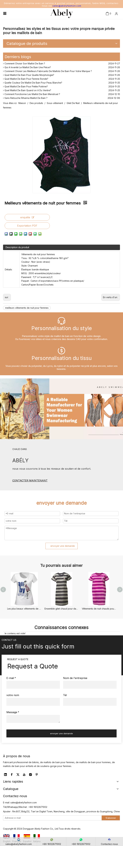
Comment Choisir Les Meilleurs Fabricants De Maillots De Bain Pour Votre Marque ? (48, 69)
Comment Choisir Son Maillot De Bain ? (24, 62)
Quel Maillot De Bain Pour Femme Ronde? (26, 77)
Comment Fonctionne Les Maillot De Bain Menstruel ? (32, 92)
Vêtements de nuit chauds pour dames (99, 608)
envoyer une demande (62, 546)
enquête (25, 217)
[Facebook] (11, 774)
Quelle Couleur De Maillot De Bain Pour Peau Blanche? (33, 81)
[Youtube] (24, 774)
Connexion (112, 22)
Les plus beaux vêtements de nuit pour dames (24, 608)
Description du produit (17, 247)
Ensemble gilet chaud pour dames (62, 608)
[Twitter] (18, 774)
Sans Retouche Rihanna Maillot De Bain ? (25, 96)
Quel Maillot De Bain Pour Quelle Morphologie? (29, 73)
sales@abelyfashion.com (67, 5)
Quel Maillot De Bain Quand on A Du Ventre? (27, 89)
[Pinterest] (36, 774)
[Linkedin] (5, 774)
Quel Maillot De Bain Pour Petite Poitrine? (26, 85)
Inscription (112, 27)
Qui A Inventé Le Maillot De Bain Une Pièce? (27, 66)
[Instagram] (30, 774)
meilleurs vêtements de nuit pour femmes (27, 307)
